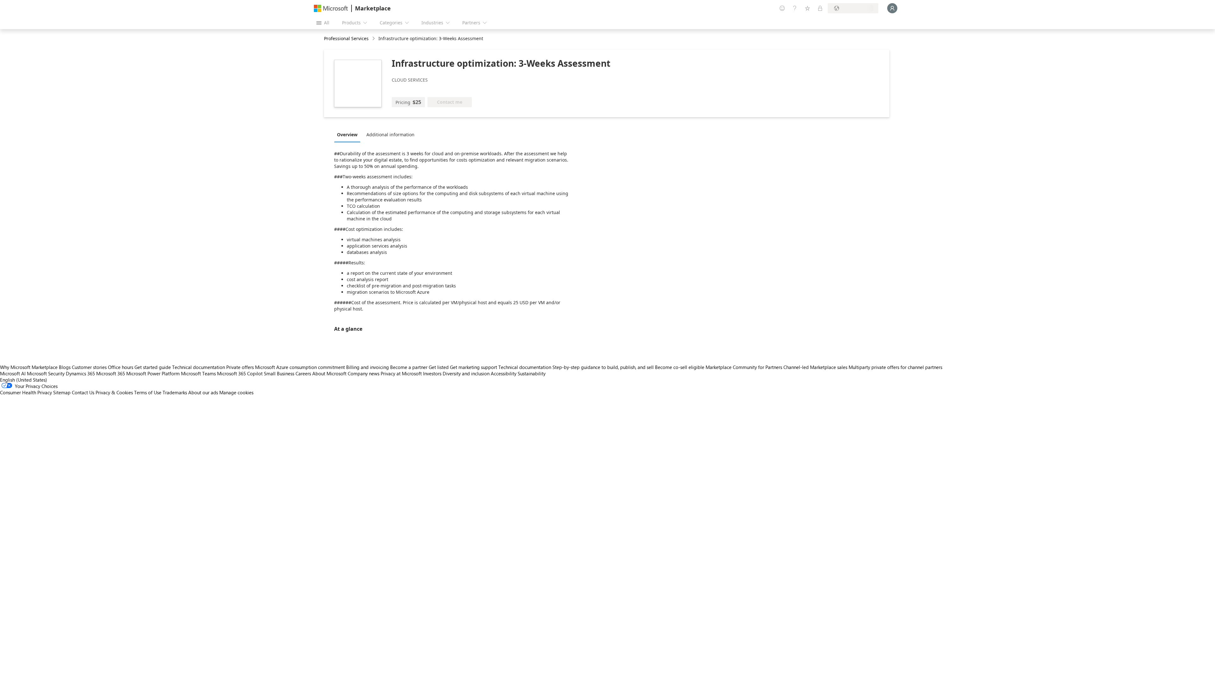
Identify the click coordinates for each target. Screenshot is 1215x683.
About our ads (203, 392)
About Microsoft (329, 373)
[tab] (349, 134)
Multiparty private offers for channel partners (895, 367)
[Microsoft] (331, 8)
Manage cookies (236, 392)
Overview (347, 135)
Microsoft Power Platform (153, 373)
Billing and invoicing (367, 367)
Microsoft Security (46, 373)
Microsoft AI (13, 373)
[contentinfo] (374, 38)
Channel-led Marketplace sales (815, 367)
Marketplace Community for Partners (744, 367)
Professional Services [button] (346, 38)
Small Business (279, 373)
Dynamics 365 (80, 373)
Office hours (120, 367)
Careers (303, 373)
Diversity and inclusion (466, 373)
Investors (432, 373)
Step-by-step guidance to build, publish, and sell (603, 367)
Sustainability (531, 373)
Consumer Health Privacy (26, 392)
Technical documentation (198, 367)
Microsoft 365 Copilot (240, 373)
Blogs (65, 367)
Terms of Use (147, 392)
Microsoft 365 (110, 373)
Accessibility (503, 373)
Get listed (439, 367)
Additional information (390, 135)
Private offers (240, 367)
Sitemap (62, 392)
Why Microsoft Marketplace (29, 367)
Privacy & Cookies (114, 392)
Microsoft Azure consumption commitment (300, 367)
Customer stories (89, 367)
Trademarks (175, 392)
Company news (363, 373)
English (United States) (23, 380)
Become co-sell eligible (679, 367)
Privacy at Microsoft (401, 373)
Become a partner (408, 367)
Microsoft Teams (198, 373)
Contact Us (83, 392)
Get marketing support (473, 367)
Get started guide (152, 367)
